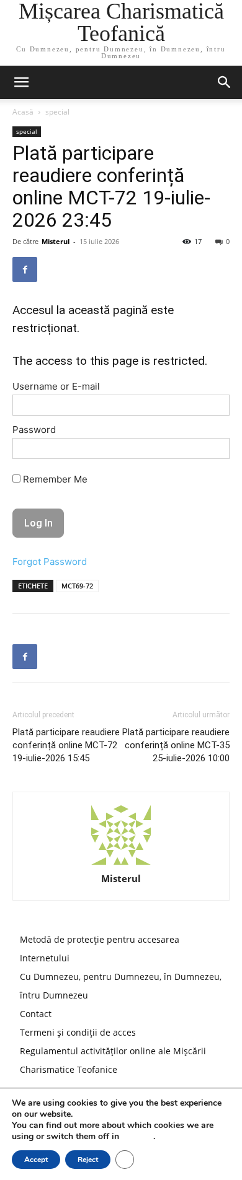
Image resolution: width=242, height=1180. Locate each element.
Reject (88, 1160)
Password (34, 429)
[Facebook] (24, 269)
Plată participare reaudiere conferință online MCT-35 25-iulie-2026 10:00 (176, 745)
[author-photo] (121, 835)
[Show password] (210, 451)
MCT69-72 (77, 585)
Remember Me (53, 479)
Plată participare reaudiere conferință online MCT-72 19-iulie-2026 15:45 (66, 745)
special (57, 112)
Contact (36, 1014)
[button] (224, 82)
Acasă (23, 112)
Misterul (55, 241)
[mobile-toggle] (21, 82)
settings (137, 1136)
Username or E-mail (56, 386)
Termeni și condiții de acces (78, 1032)
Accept (36, 1160)
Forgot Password (49, 561)
